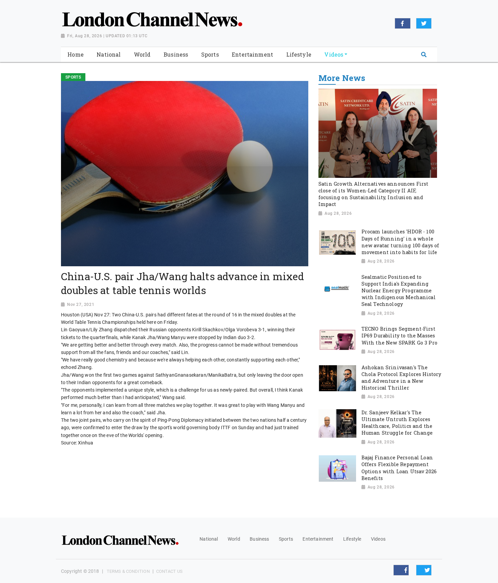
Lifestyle (352, 539)
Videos (378, 539)
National (209, 539)
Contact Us (169, 571)
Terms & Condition (128, 571)
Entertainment (318, 539)
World (234, 539)
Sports (286, 539)
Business (259, 539)
